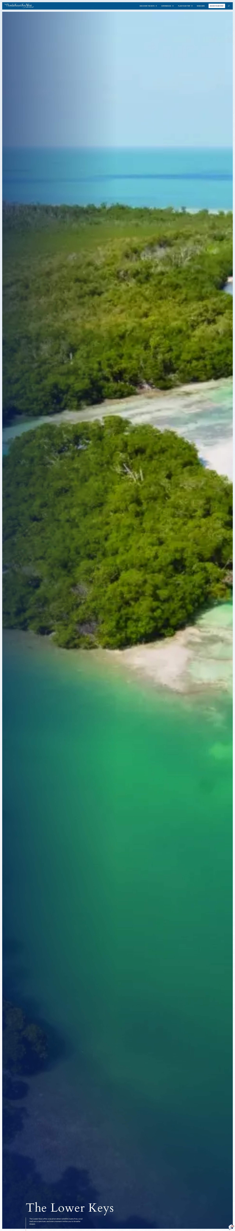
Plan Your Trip (184, 6)
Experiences (166, 6)
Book (217, 6)
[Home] (19, 6)
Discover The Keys (147, 6)
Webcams (201, 6)
